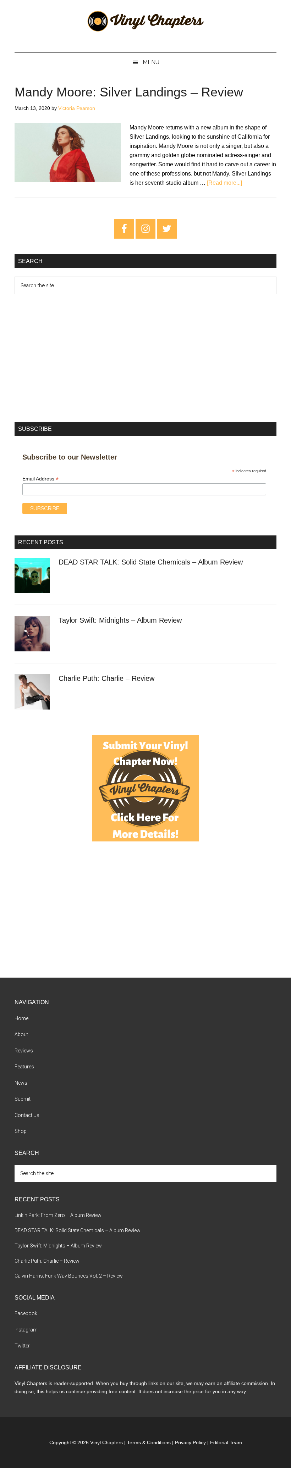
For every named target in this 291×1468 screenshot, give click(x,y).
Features (24, 1066)
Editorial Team (226, 1442)
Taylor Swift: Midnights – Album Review (120, 620)
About (21, 1034)
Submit (23, 1099)
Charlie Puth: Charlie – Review (106, 678)
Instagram (26, 1330)
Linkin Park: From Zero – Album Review (58, 1215)
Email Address (40, 479)
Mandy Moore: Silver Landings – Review (129, 92)
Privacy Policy (190, 1442)
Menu (151, 62)
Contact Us (27, 1115)
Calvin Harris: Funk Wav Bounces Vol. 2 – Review (69, 1276)
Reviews (24, 1050)
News (21, 1083)
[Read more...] (224, 183)
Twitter (22, 1346)
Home (21, 1018)
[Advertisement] (145, 358)
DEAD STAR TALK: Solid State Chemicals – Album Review (151, 562)
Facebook (26, 1313)
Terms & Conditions (149, 1442)
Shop (21, 1131)
